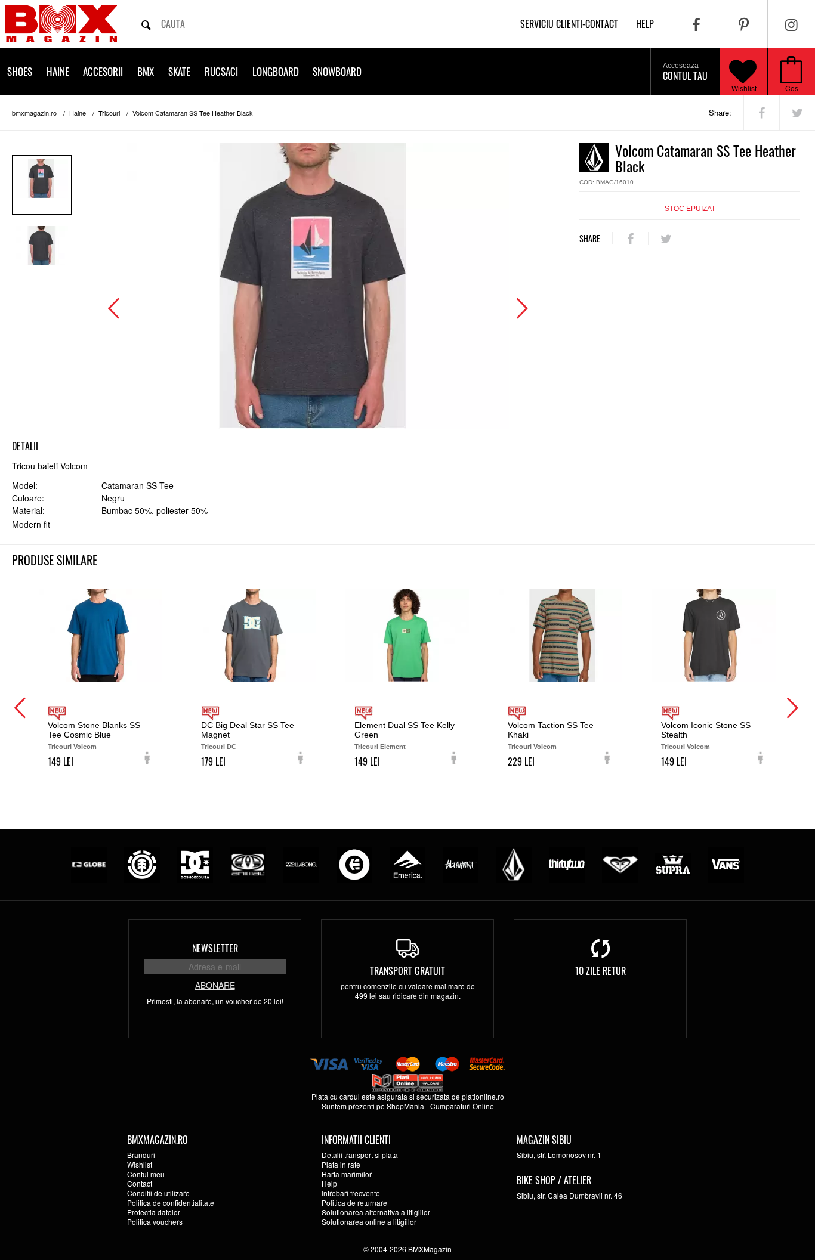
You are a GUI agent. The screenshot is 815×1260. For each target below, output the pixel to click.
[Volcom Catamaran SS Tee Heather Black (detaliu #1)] (42, 252)
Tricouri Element (380, 746)
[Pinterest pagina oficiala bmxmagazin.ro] (743, 24)
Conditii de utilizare (158, 1193)
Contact (139, 1183)
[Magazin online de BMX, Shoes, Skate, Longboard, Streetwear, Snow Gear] (61, 23)
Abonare (215, 985)
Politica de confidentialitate (170, 1202)
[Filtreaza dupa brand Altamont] (460, 863)
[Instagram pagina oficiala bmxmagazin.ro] (791, 24)
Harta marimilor (347, 1174)
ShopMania (405, 1106)
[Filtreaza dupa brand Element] (142, 863)
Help (329, 1183)
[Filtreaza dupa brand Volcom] (514, 863)
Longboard (275, 71)
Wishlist (744, 88)
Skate (179, 71)
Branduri (141, 1155)
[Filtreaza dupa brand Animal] (248, 863)
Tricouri (109, 112)
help (645, 24)
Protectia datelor (153, 1212)
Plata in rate (341, 1164)
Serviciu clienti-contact (569, 24)
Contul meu (146, 1174)
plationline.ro (483, 1096)
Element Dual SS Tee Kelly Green (404, 729)
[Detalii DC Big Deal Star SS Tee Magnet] (254, 635)
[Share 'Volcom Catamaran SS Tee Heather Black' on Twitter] (797, 112)
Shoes (19, 71)
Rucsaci (221, 71)
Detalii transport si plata (360, 1155)
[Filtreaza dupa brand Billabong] (301, 863)
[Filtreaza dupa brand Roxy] (620, 863)
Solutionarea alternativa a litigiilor (376, 1212)
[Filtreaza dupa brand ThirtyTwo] (567, 863)
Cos (791, 88)
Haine (58, 71)
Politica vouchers (155, 1221)
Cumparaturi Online (462, 1106)
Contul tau (685, 72)
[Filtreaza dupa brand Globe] (89, 863)
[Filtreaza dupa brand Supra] (673, 863)
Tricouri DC (218, 746)
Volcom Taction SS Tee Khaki (551, 729)
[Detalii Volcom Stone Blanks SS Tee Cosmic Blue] (100, 635)
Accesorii (103, 71)
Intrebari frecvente (351, 1193)
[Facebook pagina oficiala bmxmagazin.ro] (696, 24)
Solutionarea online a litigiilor (369, 1221)
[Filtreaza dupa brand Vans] (726, 863)
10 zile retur (600, 971)
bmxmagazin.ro (34, 112)
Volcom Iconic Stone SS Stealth (706, 729)
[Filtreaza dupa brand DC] (195, 863)
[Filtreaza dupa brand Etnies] (354, 863)
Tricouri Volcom (72, 746)
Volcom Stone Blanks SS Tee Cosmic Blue (94, 729)
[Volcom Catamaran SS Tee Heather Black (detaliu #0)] (42, 185)
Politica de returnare (354, 1202)
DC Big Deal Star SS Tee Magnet (247, 729)
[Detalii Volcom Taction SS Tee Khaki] (560, 635)
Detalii (25, 446)
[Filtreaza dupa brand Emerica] (407, 863)
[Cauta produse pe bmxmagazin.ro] (146, 24)
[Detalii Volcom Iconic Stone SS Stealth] (714, 635)
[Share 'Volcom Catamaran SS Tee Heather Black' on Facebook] (761, 112)
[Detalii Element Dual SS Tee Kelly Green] (407, 635)
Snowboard (337, 71)
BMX (145, 71)
